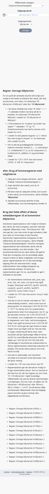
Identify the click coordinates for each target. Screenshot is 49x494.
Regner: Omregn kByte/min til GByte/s (25, 444)
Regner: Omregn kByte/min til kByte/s (25, 435)
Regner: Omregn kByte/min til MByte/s (26, 439)
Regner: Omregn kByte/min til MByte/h (26, 461)
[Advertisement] (24, 61)
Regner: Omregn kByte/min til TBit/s (24, 426)
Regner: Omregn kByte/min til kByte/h (25, 457)
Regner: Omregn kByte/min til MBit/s (25, 417)
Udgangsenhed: (24, 21)
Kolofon (7, 472)
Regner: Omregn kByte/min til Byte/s (25, 430)
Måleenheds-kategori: (24, 3)
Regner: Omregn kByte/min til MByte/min (27, 452)
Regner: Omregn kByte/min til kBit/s (24, 413)
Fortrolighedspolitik (18, 472)
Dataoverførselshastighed (26, 182)
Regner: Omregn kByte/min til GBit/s (24, 422)
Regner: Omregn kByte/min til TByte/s (25, 448)
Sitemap (29, 472)
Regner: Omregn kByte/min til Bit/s (24, 409)
